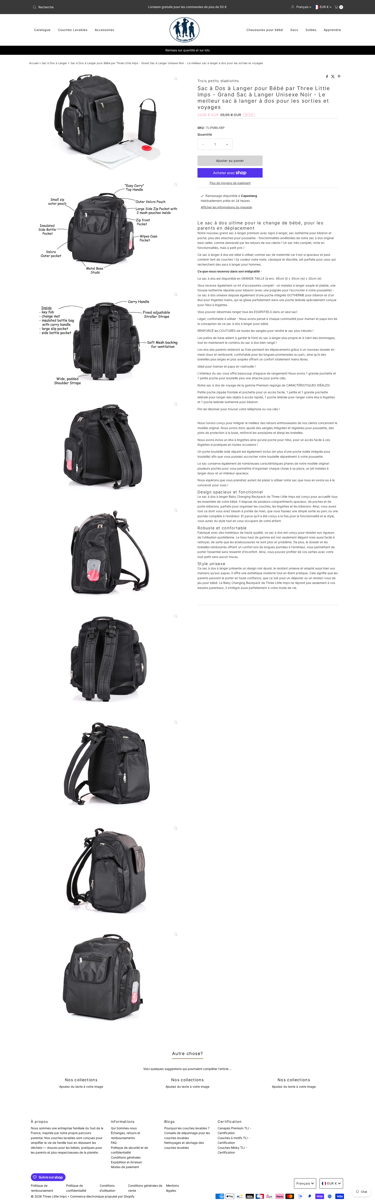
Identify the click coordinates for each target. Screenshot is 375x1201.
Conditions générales (126, 1157)
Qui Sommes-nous (124, 1128)
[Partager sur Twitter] (333, 77)
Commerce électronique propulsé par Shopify (102, 1196)
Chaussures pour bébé (265, 30)
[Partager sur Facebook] (327, 77)
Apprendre (332, 30)
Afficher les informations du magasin (226, 207)
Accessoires (104, 30)
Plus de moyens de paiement (230, 183)
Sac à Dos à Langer (54, 63)
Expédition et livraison (126, 1162)
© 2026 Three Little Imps (49, 1196)
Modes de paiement (125, 1167)
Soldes (311, 30)
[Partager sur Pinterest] (339, 77)
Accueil (33, 63)
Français (302, 7)
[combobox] (82, 7)
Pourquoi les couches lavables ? (186, 1128)
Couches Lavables (72, 30)
